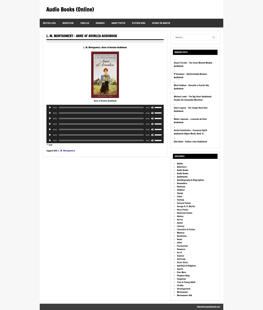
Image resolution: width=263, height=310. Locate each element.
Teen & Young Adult (186, 282)
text (50, 144)
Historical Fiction (184, 212)
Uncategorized (183, 288)
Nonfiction (68, 23)
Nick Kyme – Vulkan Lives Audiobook (190, 141)
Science (180, 255)
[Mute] (152, 107)
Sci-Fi (179, 252)
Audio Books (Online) (70, 9)
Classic (180, 193)
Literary (180, 226)
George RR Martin (161, 23)
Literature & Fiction (186, 229)
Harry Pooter (118, 23)
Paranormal (182, 245)
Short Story (182, 262)
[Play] (50, 107)
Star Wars (181, 272)
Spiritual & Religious (186, 265)
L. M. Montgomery (66, 150)
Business (181, 186)
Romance (100, 23)
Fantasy (180, 199)
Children (181, 189)
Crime (179, 196)
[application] (105, 107)
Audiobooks (182, 176)
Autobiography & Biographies (190, 179)
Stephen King (138, 23)
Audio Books (182, 170)
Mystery (180, 232)
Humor (180, 222)
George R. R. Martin (186, 206)
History (180, 216)
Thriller (84, 23)
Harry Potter (182, 209)
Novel (179, 239)
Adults (180, 163)
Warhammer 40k (184, 295)
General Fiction (184, 203)
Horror (180, 219)
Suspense (181, 278)
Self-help (181, 259)
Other (179, 242)
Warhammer (182, 292)
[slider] (158, 107)
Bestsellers (49, 23)
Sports (180, 268)
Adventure (182, 166)
